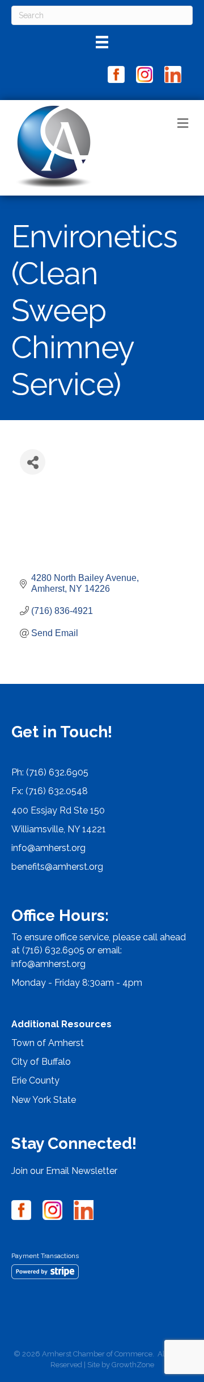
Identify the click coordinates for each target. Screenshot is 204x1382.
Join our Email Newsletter (64, 1170)
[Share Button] (32, 462)
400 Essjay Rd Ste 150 (58, 810)
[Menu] (102, 42)
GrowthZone (133, 1364)
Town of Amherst (47, 1042)
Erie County (35, 1080)
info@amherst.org (48, 848)
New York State (43, 1099)
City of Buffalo (41, 1061)
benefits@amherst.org (57, 866)
